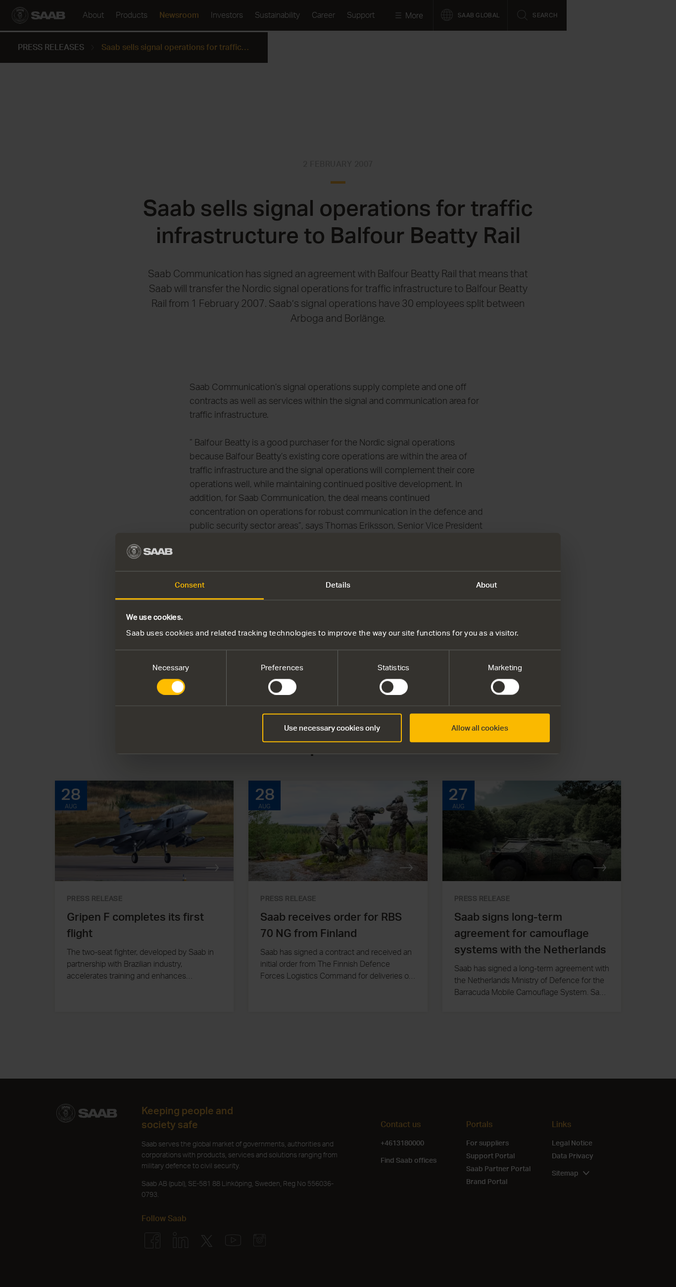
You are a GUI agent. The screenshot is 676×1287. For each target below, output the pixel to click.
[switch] (282, 687)
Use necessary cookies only (332, 728)
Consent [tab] (190, 584)
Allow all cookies (479, 728)
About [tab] (486, 584)
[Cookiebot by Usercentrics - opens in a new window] (506, 551)
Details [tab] (338, 584)
